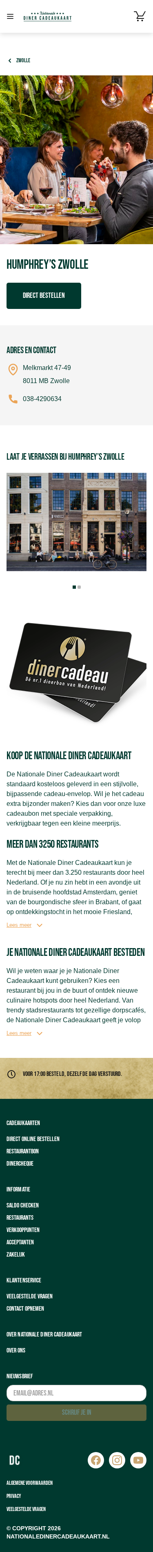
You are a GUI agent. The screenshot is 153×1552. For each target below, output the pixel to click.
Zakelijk (16, 1255)
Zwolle (23, 60)
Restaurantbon (23, 1151)
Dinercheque (20, 1164)
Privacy (14, 1496)
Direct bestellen (44, 295)
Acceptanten (20, 1242)
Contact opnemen (25, 1309)
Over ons (16, 1351)
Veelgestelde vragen (30, 1296)
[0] (139, 16)
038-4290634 (42, 398)
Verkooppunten (23, 1230)
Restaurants (20, 1218)
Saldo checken (23, 1205)
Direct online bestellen (33, 1139)
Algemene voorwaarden (30, 1482)
